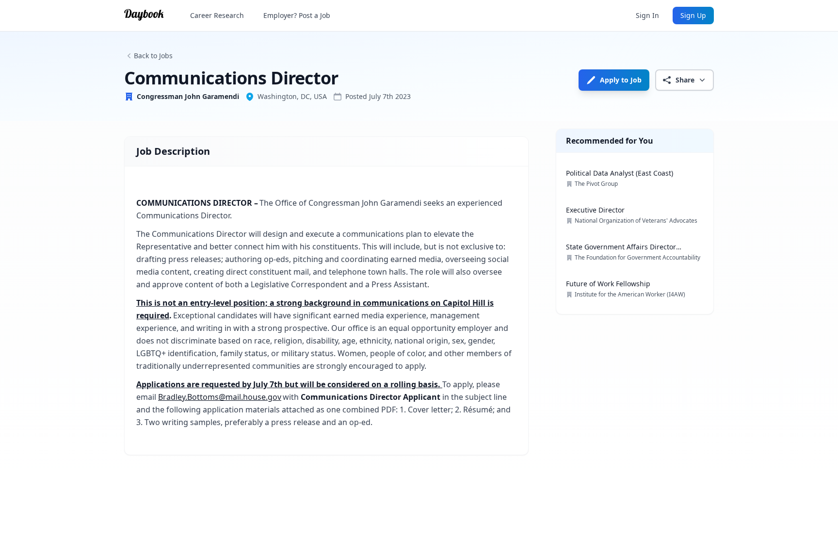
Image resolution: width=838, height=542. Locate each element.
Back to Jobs (153, 55)
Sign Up (693, 15)
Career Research (217, 15)
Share (685, 79)
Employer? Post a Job (296, 15)
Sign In (647, 15)
